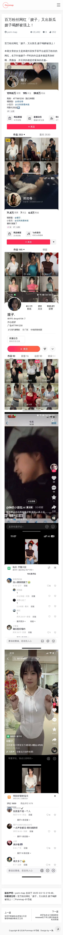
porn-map (12, 32)
